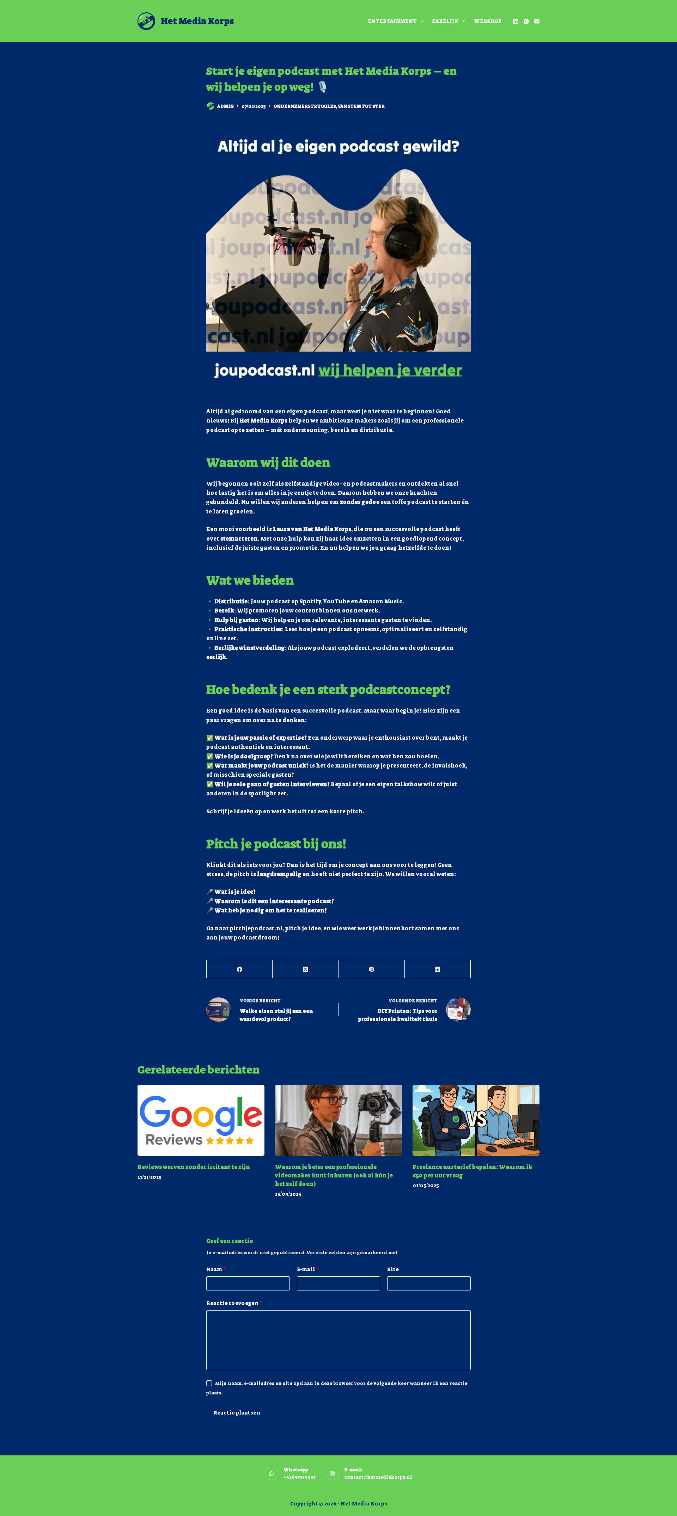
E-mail (308, 1269)
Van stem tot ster (361, 106)
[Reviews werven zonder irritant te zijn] (201, 1120)
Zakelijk (445, 21)
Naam (216, 1269)
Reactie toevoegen (234, 1303)
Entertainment (392, 21)
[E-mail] (536, 21)
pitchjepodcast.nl (256, 928)
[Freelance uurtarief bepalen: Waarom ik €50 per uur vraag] (476, 1120)
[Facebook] (240, 969)
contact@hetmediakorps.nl (378, 1477)
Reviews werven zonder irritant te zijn (194, 1167)
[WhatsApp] (526, 21)
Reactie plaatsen (236, 1412)
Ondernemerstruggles (305, 106)
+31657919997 (299, 1477)
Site (393, 1269)
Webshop (488, 21)
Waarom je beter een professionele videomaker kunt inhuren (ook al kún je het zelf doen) (334, 1175)
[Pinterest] (372, 969)
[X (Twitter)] (305, 969)
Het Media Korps (197, 21)
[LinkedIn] (515, 21)
